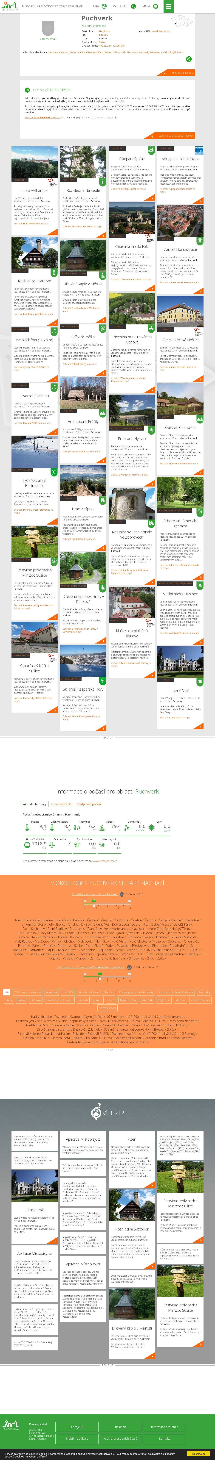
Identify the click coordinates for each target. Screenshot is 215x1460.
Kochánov (48, 937)
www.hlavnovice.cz (161, 31)
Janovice (83, 933)
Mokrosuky (85, 941)
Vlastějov (193, 954)
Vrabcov (81, 958)
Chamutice (191, 920)
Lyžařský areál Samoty (179, 1033)
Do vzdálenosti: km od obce (95, 894)
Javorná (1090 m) (132, 1017)
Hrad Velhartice (41, 1017)
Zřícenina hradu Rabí (35, 1038)
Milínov (116, 52)
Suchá (164, 52)
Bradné (47, 920)
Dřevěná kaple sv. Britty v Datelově (61, 1029)
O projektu (77, 1427)
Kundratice (116, 937)
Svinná (44, 954)
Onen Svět (191, 941)
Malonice (190, 937)
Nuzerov (159, 941)
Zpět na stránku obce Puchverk (176, 135)
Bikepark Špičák (165, 1029)
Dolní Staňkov (57, 928)
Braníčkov (62, 920)
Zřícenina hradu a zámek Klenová (168, 1038)
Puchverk (97, 17)
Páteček (49, 945)
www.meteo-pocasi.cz (104, 861)
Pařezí (36, 945)
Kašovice (23, 937)
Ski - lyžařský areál (22, 470)
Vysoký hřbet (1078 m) (101, 1017)
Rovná (74, 950)
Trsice (114, 954)
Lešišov (148, 937)
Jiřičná (191, 933)
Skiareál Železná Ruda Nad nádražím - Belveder (51, 1033)
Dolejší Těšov (183, 924)
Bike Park (117, 148)
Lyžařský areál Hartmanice (165, 1017)
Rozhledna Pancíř (38, 1025)
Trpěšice (101, 954)
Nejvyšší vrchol (20, 329)
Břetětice (78, 920)
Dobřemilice (140, 924)
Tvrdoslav (127, 954)
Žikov (150, 958)
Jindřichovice (176, 933)
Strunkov (144, 950)
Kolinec (75, 937)
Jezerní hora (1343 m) (68, 1038)
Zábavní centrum (21, 559)
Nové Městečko (140, 941)
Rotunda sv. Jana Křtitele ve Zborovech (121, 1042)
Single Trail (164, 1000)
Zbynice (138, 958)
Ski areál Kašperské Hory (134, 1029)
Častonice (53, 52)
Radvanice (36, 950)
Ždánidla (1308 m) (101, 1029)
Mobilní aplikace (77, 1438)
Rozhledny (20, 270)
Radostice (155, 52)
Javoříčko (97, 52)
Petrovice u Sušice (70, 945)
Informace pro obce (164, 1427)
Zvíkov (180, 52)
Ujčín (140, 954)
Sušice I (181, 950)
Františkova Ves (98, 928)
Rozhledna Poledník (128, 1038)
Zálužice (112, 958)
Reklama (121, 1427)
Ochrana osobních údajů (120, 1438)
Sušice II (194, 950)
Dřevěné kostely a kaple (73, 273)
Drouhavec (77, 928)
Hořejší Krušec (159, 928)
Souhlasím (198, 1454)
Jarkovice (98, 933)
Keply (35, 937)
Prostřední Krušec (182, 945)
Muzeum (166, 239)
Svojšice (57, 954)
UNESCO (68, 992)
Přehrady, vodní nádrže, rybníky (126, 428)
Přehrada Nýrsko (79, 1042)
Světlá (33, 954)
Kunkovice (134, 937)
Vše (7, 992)
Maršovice (42, 941)
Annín (18, 920)
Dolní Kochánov (34, 928)
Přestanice (132, 52)
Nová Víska (119, 941)
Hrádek (70, 933)
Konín (87, 937)
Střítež (130, 950)
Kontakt (164, 1438)
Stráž (119, 950)
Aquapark (166, 148)
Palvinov (24, 945)
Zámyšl (172, 52)
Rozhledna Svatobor (68, 1017)
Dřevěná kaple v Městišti (71, 1025)
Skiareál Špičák (98, 1033)
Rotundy (117, 521)
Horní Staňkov (84, 52)
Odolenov (174, 941)
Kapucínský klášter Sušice (87, 1021)
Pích (123, 52)
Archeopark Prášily (127, 1025)
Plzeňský (103, 34)
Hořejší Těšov (181, 928)
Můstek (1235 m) (154, 1021)
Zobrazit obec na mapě (42, 117)
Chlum (26, 924)
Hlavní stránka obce (183, 72)
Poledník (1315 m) (99, 1038)
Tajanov (70, 954)
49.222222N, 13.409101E (111, 45)
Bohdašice (32, 920)
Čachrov (93, 920)
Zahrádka (97, 958)
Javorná (148, 933)
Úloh (149, 954)
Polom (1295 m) (176, 1025)
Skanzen (68, 411)
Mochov (69, 941)
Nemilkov (102, 941)
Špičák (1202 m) (150, 1033)
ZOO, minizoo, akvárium (27, 992)
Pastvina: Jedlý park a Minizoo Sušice (41, 1021)
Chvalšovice (57, 924)
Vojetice (54, 958)
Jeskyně (97, 1000)
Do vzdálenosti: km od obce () (91, 967)
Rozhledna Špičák (123, 1033)
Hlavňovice (104, 31)
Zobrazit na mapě (31, 223)
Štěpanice (88, 950)
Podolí (109, 945)
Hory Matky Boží (51, 933)
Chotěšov (40, 924)
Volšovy (68, 958)
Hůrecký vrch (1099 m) (124, 1021)
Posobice (123, 945)
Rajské (50, 950)
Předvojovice (141, 945)
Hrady (68, 498)
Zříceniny (20, 180)
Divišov (86, 924)
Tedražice (85, 954)
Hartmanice (120, 928)
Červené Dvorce (170, 920)
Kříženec (100, 937)
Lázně (166, 680)
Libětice (108, 52)
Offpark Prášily (100, 1025)
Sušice (102, 42)
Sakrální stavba (20, 655)
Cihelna (72, 52)
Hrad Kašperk (152, 1025)
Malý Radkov (23, 941)
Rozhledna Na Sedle (183, 1021)
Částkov (106, 920)
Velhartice (177, 954)
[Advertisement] (107, 763)
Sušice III (20, 954)
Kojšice (63, 937)
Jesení (160, 933)
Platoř (98, 945)
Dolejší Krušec (161, 924)
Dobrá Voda (120, 924)
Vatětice (161, 954)
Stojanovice (105, 950)
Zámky (117, 326)
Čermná (150, 920)
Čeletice (63, 52)
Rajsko (62, 950)
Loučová (175, 937)
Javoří (111, 933)
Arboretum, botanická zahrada (175, 510)
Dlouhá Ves (101, 924)
